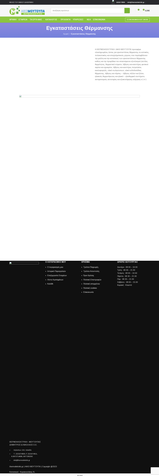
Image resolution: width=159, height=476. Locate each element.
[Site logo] (27, 10)
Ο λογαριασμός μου (55, 267)
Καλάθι (50, 284)
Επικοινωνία (88, 292)
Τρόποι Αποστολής (91, 271)
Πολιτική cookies (90, 288)
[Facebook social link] (148, 2)
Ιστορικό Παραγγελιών (56, 271)
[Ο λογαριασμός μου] (133, 10)
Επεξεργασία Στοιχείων (57, 275)
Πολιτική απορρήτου (91, 284)
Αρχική (66, 34)
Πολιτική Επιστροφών (92, 280)
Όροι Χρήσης (88, 275)
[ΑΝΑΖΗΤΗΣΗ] (127, 10)
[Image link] (24, 350)
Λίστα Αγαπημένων (55, 280)
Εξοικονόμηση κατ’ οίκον (137, 19)
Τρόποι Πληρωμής (91, 267)
